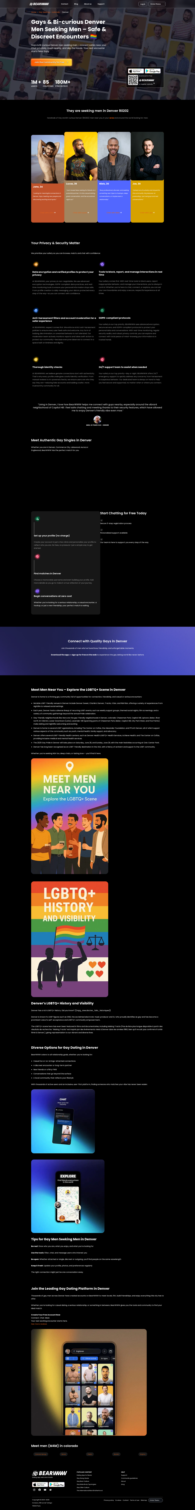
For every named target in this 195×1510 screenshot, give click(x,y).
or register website (146, 84)
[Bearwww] (39, 3)
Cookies (118, 1500)
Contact (64, 4)
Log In (142, 4)
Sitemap (144, 1500)
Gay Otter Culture (83, 1487)
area (111, 118)
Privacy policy (109, 1500)
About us (88, 4)
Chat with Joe (146, 212)
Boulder (116, 1454)
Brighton (142, 1454)
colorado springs (40, 1454)
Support (101, 4)
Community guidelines (129, 1478)
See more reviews (39, 1324)
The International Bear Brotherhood (90, 1490)
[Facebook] (40, 1490)
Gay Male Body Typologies (86, 1484)
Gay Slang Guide (83, 1478)
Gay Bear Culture (83, 1481)
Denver (64, 1454)
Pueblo (90, 1454)
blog (123, 1484)
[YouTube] (45, 1490)
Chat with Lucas (80, 212)
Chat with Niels (113, 212)
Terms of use (134, 1500)
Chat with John (47, 212)
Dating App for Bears (84, 1475)
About (123, 1481)
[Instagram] (34, 1490)
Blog (76, 4)
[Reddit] (50, 1490)
